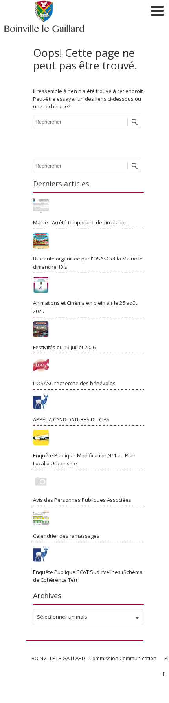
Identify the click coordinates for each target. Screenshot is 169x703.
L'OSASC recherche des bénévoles (74, 383)
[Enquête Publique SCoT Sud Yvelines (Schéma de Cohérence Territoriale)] (88, 555)
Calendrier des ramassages (66, 535)
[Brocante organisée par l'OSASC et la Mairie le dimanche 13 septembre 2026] (88, 242)
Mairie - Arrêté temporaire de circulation (80, 222)
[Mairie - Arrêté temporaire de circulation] (88, 206)
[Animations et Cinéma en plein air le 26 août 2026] (88, 286)
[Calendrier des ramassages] (88, 519)
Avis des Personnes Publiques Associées (82, 499)
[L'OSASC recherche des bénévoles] (88, 366)
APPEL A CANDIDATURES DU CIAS (71, 419)
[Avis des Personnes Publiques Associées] (88, 483)
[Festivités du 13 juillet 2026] (88, 330)
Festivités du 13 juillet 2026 (64, 347)
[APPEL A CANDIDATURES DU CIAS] (88, 402)
